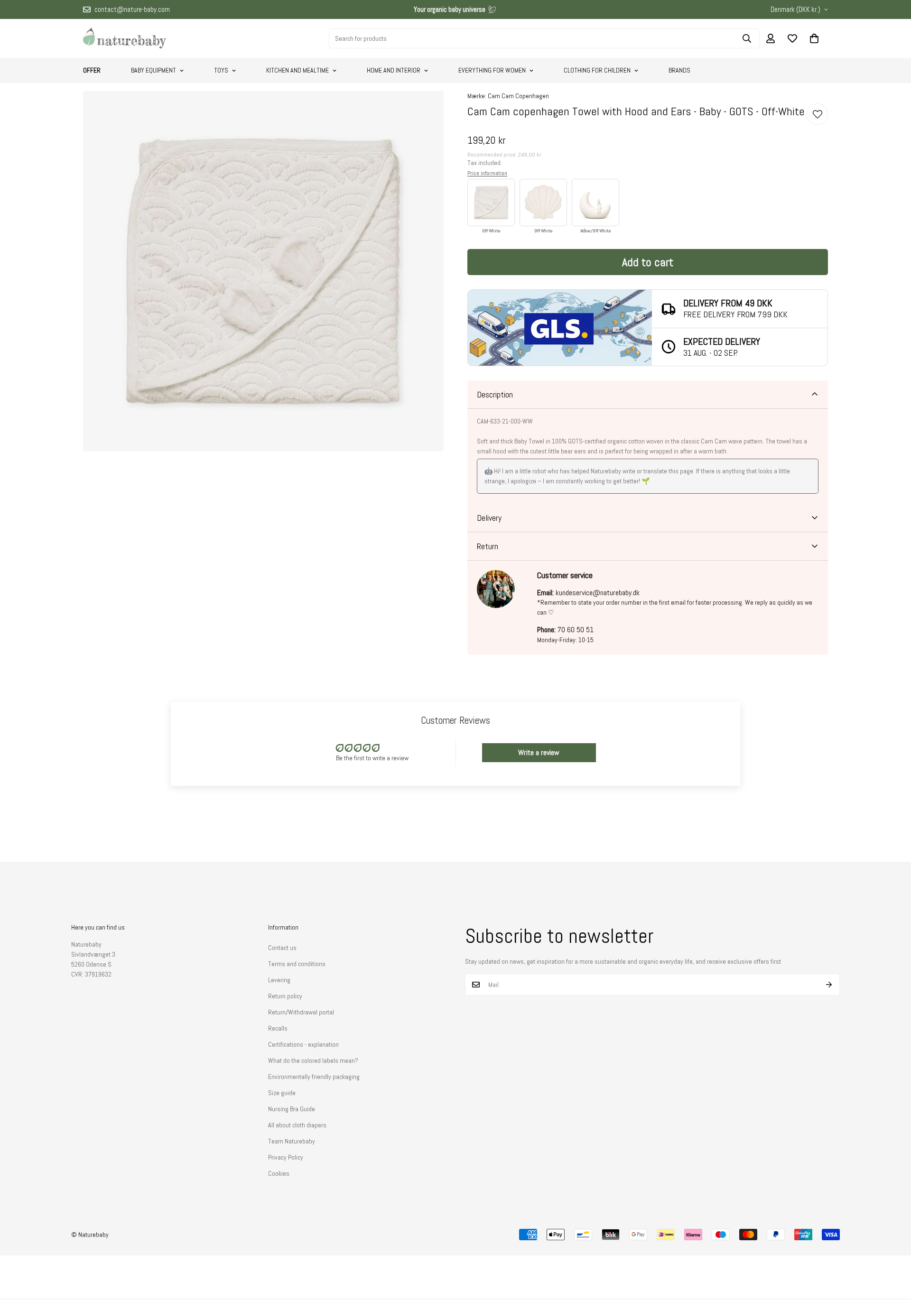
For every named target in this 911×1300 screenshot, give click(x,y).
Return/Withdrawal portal (301, 1012)
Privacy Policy (285, 1157)
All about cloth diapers (297, 1125)
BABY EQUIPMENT (153, 70)
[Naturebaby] (124, 38)
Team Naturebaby (291, 1141)
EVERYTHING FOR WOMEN (492, 70)
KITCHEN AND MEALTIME (297, 70)
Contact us (282, 947)
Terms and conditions (296, 963)
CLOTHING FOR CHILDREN (597, 70)
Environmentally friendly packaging (314, 1076)
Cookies (278, 1173)
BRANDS (679, 70)
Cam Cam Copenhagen (518, 96)
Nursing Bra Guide (291, 1109)
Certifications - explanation (303, 1044)
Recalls (278, 1028)
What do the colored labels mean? (313, 1060)
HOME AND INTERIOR (393, 70)
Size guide (282, 1092)
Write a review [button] (538, 752)
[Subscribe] (829, 985)
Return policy (285, 996)
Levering (279, 980)
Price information (487, 173)
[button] (814, 38)
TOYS (221, 70)
